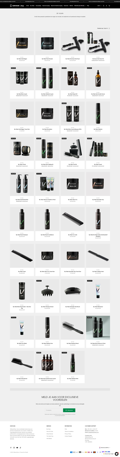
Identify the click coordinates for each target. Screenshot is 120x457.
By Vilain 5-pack (98, 164)
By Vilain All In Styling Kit (47, 164)
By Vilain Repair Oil (72, 94)
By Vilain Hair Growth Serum (98, 94)
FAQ (88, 5)
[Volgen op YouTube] (17, 447)
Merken (71, 5)
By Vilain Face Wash (22, 343)
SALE (27, 5)
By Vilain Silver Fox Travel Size (47, 271)
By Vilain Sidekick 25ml (72, 378)
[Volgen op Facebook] (11, 447)
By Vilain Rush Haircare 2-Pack (98, 343)
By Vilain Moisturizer (98, 306)
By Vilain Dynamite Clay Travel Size (72, 271)
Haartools (66, 5)
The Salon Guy (50, 436)
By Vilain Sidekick (98, 129)
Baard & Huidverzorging (56, 5)
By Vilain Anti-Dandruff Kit (22, 199)
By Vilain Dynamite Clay (98, 199)
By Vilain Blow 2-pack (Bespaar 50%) (72, 129)
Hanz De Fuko (50, 431)
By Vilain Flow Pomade (47, 58)
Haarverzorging (46, 5)
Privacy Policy (68, 433)
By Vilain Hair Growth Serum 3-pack (47, 378)
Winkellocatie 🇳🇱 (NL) (79, 5)
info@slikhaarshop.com (93, 432)
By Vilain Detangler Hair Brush (73, 306)
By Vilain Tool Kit (73, 164)
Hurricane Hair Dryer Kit (98, 58)
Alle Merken (49, 438)
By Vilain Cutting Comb (98, 271)
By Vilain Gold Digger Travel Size (22, 129)
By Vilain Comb (22, 271)
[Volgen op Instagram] (14, 447)
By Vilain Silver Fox (72, 199)
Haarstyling (38, 5)
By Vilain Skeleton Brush (73, 343)
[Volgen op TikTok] (20, 447)
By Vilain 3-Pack (22, 164)
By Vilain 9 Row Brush (22, 378)
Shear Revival (50, 433)
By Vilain (32, 5)
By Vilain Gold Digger (22, 58)
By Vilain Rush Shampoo (22, 234)
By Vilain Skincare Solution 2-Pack (47, 199)
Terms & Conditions (69, 431)
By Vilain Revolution (47, 129)
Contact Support (68, 436)
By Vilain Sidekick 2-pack (47, 94)
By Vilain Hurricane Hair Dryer (73, 58)
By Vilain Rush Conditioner (47, 234)
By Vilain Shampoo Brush (47, 306)
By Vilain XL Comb (72, 234)
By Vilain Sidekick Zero (47, 343)
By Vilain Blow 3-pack (22, 94)
